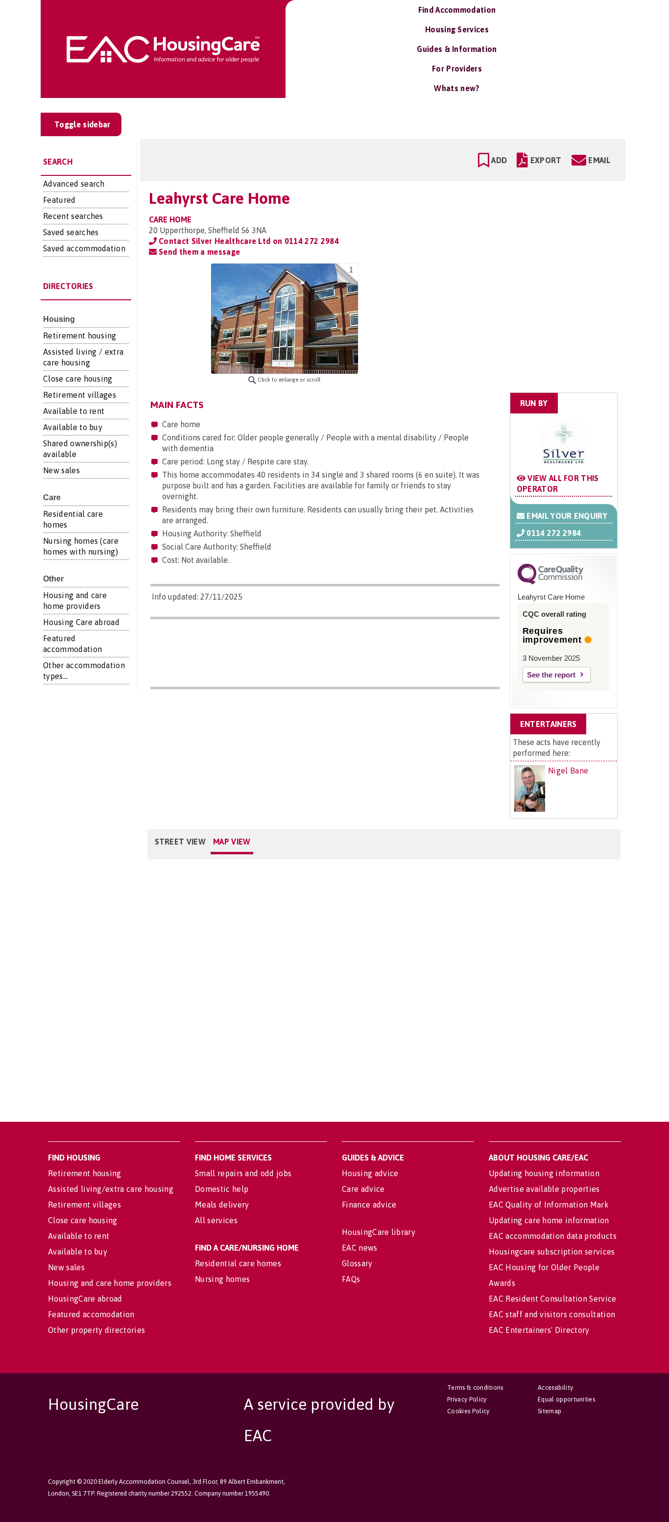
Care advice (363, 1188)
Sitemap (549, 1411)
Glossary (357, 1263)
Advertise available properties (544, 1188)
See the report (551, 675)
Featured (59, 199)
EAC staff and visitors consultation (552, 1314)
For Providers (457, 68)
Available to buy (72, 427)
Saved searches (70, 232)
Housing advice (370, 1173)
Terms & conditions (475, 1387)
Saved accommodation (84, 248)
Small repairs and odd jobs (243, 1173)
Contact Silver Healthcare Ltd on (248, 241)
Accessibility (555, 1387)
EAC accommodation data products (553, 1236)
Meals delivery (222, 1204)
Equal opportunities (566, 1399)
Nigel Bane (568, 770)
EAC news (360, 1247)
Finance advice (369, 1204)
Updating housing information (544, 1173)
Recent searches (73, 216)
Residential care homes (238, 1263)
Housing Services (457, 29)
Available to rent (73, 411)
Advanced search (74, 183)
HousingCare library (378, 1232)
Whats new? (456, 88)
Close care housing (78, 378)
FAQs (351, 1279)
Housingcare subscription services (552, 1251)
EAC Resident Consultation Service (553, 1298)
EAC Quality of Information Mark (549, 1204)
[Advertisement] (541, 325)
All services (216, 1220)
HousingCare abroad (85, 1298)
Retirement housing (80, 335)
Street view (180, 841)
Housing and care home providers (109, 1283)
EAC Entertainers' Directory (539, 1330)
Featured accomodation (91, 1314)
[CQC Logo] (550, 582)
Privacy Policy (466, 1399)
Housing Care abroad (81, 622)
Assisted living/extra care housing (110, 1188)
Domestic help (221, 1188)
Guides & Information (457, 49)
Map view (232, 841)
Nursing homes (222, 1279)
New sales (61, 470)
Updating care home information (549, 1220)
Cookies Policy (468, 1411)
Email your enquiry (566, 515)
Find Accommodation (457, 9)
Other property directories (96, 1330)
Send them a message (198, 251)
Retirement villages (79, 394)
